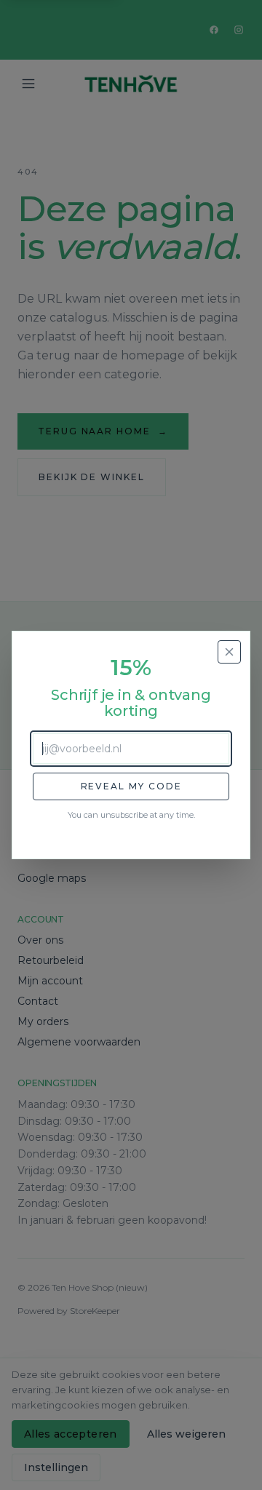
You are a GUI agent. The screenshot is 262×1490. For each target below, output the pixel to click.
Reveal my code (131, 786)
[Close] (229, 652)
